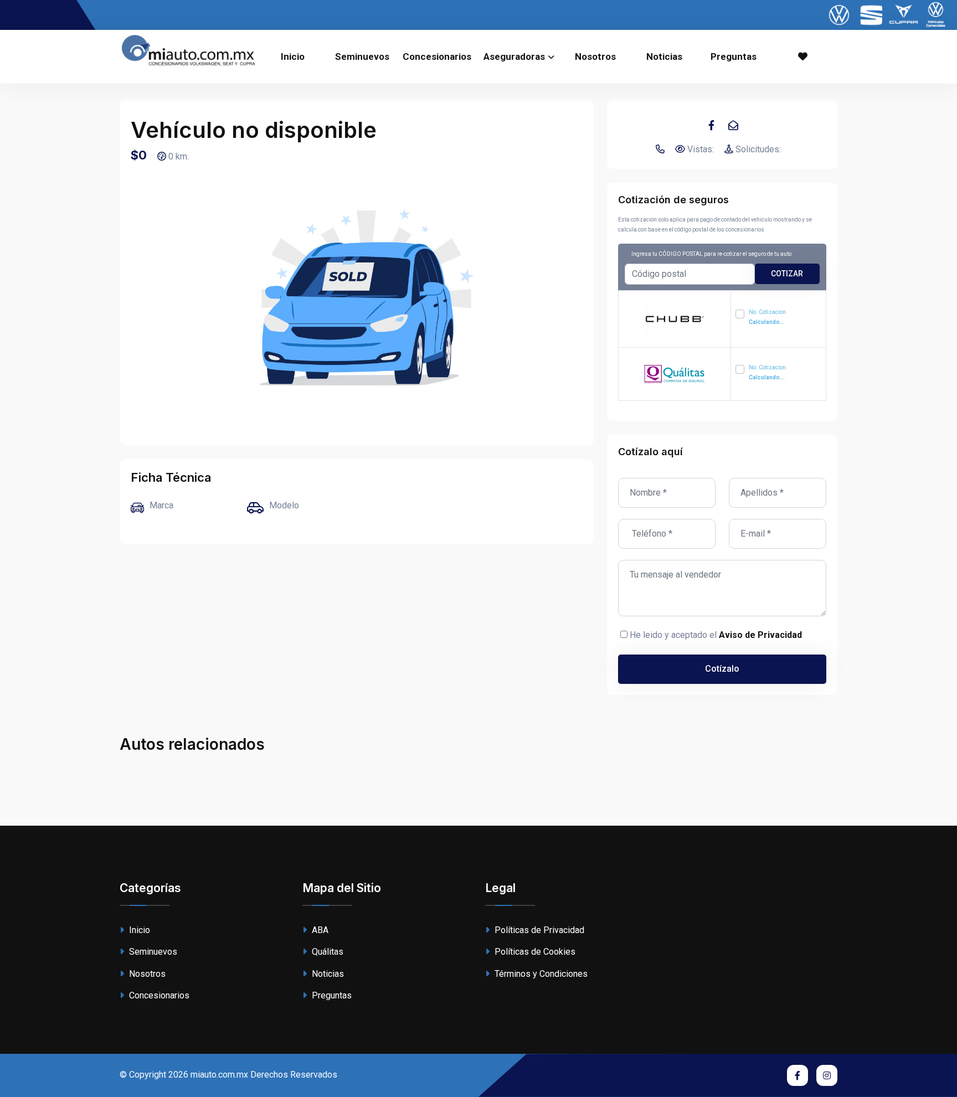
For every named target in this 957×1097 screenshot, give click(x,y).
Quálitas (326, 951)
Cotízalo (722, 668)
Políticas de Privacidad (538, 930)
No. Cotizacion (767, 317)
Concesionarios (437, 56)
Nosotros (595, 56)
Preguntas (734, 56)
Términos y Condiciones (540, 974)
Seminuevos (362, 56)
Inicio (293, 56)
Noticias (664, 56)
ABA (319, 930)
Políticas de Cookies (533, 951)
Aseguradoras (514, 56)
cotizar (787, 273)
